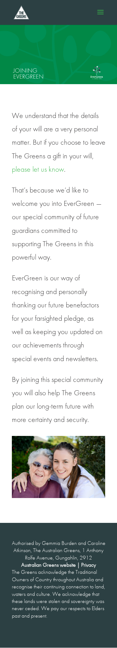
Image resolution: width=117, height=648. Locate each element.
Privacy (88, 565)
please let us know (38, 169)
